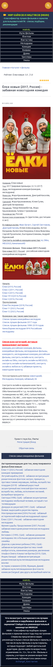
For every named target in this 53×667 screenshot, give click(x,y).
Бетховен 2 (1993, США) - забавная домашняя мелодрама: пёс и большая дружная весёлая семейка (23, 538)
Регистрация (23, 442)
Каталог (15, 67)
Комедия (19, 379)
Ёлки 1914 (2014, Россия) (14, 296)
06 (35, 379)
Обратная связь (26, 448)
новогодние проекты (12, 370)
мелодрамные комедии (26, 354)
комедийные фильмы (12, 351)
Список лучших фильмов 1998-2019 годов (23, 325)
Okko (46, 240)
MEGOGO (7, 243)
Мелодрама (8, 379)
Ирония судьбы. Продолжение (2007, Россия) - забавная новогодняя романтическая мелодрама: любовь (25, 528)
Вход (33, 442)
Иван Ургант (25, 225)
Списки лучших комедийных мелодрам (22, 319)
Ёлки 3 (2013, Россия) (13, 293)
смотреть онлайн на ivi (22, 357)
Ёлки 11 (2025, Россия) (13, 308)
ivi (42, 240)
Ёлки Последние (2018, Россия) (18, 305)
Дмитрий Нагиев (11, 228)
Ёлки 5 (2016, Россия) (13, 299)
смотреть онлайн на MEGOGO (32, 360)
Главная (6, 67)
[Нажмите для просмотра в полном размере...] (26, 178)
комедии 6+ (8, 354)
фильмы (25, 67)
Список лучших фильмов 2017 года (20, 322)
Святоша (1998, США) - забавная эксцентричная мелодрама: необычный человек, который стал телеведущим (24, 501)
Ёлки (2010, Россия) (12, 286)
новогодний (36, 376)
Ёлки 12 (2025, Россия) (13, 311)
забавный (29, 379)
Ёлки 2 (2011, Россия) (13, 290)
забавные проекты (32, 366)
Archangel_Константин (27, 661)
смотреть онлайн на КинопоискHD (18, 363)
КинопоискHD (18, 243)
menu (5, 5)
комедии (6, 348)
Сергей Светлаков (41, 225)
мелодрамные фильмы (35, 351)
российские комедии (22, 348)
